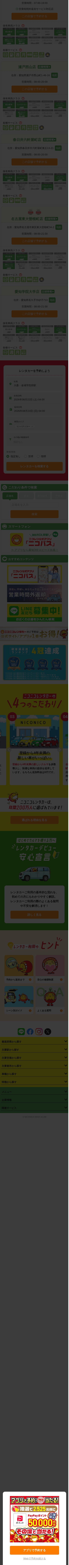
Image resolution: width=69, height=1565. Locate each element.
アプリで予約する (34, 1550)
